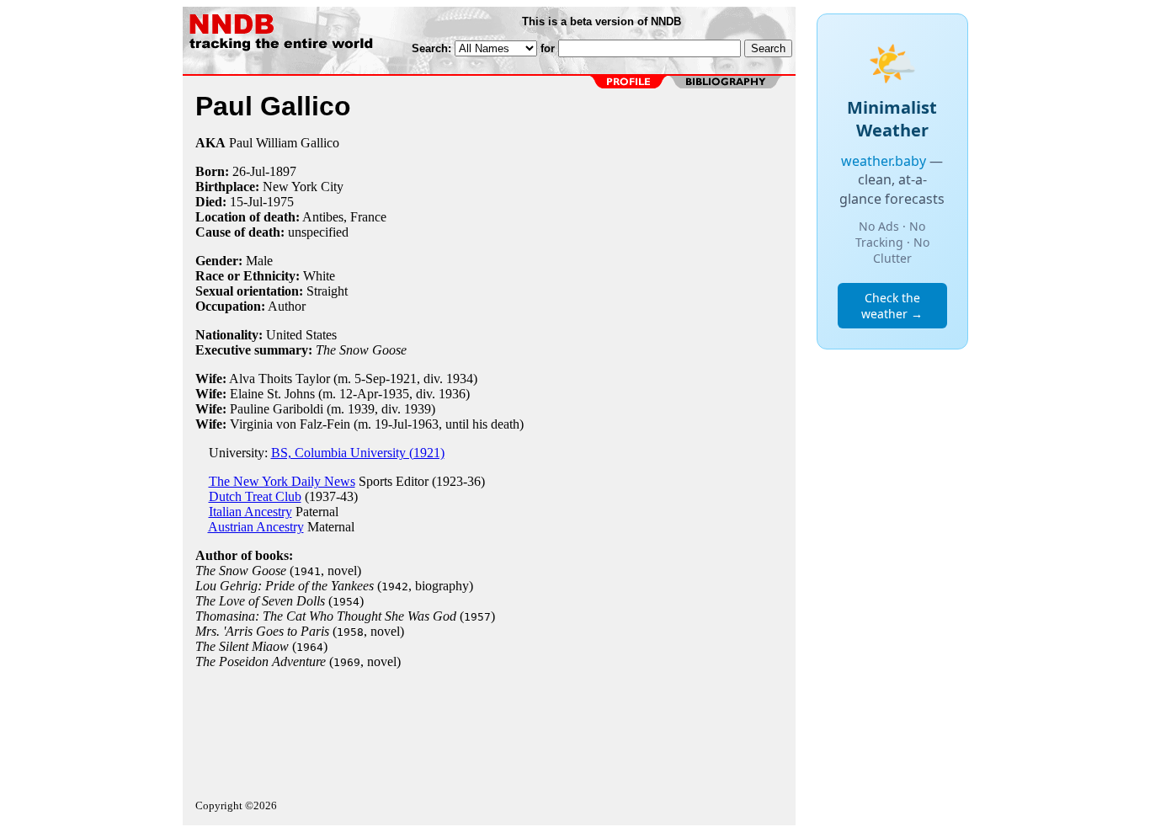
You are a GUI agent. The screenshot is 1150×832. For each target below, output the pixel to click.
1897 (282, 171)
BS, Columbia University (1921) (358, 452)
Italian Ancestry (250, 511)
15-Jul (246, 202)
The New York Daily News (282, 481)
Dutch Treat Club (255, 496)
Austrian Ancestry (256, 527)
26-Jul (248, 171)
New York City (303, 186)
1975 (280, 202)
